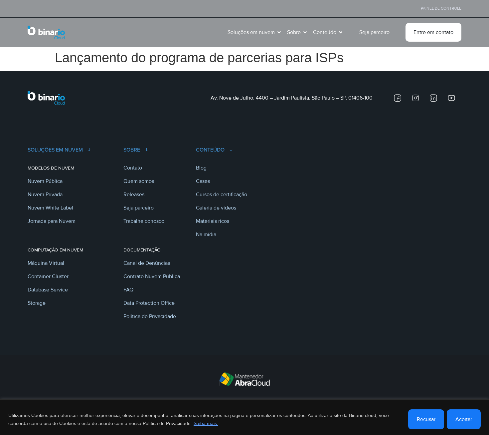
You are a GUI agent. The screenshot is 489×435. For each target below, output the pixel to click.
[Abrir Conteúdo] (340, 32)
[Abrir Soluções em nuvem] (279, 32)
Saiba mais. (206, 423)
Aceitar (463, 419)
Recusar (426, 419)
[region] (244, 417)
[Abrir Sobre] (305, 32)
